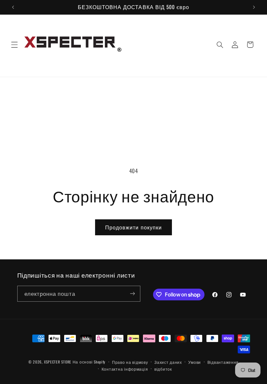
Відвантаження (223, 362)
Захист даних (168, 362)
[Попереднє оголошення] (13, 7)
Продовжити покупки (133, 227)
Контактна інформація (125, 369)
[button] (14, 44)
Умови (194, 362)
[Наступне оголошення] (254, 7)
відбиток (163, 369)
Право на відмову (130, 362)
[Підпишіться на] (132, 294)
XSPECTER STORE (57, 361)
